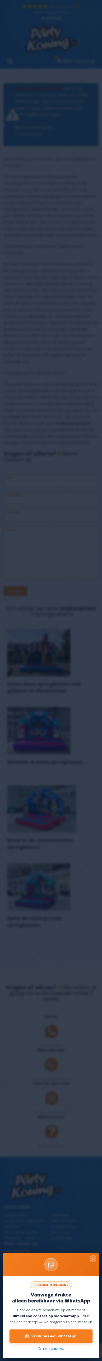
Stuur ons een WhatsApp (53, 1336)
